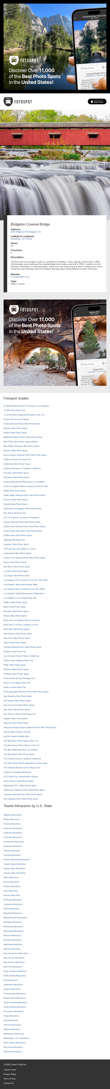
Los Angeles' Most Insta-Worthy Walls (21, 584)
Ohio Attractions (11, 980)
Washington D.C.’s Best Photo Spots (20, 785)
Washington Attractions (14, 1034)
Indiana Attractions (12, 886)
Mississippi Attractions (13, 931)
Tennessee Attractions (13, 1011)
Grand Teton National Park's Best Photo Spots (24, 526)
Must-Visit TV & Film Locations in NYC (21, 625)
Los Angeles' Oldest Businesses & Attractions (24, 593)
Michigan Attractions (13, 922)
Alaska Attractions (12, 819)
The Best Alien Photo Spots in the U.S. (21, 741)
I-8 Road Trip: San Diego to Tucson (20, 549)
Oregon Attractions (12, 989)
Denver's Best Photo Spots (16, 499)
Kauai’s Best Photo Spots (15, 562)
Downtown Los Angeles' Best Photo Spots (22, 508)
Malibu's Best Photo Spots (15, 602)
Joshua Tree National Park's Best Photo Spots (24, 558)
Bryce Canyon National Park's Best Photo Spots (25, 455)
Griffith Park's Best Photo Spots (18, 535)
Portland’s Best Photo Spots (16, 674)
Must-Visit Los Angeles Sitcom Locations (22, 620)
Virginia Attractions (12, 1029)
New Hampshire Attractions (16, 953)
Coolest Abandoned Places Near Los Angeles (24, 482)
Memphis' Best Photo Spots (16, 611)
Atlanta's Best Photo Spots (16, 428)
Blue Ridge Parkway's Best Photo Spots (21, 446)
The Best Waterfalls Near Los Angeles (21, 750)
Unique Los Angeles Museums (17, 772)
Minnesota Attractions (13, 926)
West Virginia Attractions (14, 1042)
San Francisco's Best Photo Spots (19, 705)
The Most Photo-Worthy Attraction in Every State (25, 763)
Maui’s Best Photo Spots (15, 607)
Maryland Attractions (13, 913)
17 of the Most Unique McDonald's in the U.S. (24, 415)
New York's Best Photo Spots (17, 638)
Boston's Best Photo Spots (16, 450)
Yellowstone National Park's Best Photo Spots (24, 790)
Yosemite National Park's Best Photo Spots (23, 794)
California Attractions (13, 833)
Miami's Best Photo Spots (15, 616)
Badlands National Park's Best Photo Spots (23, 437)
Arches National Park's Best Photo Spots (22, 424)
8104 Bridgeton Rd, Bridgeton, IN (26, 232)
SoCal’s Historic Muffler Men (16, 736)
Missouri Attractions (12, 935)
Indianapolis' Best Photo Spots (17, 553)
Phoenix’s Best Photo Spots (16, 669)
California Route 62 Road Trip (17, 459)
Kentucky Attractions (13, 900)
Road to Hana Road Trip (15, 687)
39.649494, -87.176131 (21, 239)
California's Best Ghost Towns (17, 464)
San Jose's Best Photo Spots (17, 709)
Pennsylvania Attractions (15, 993)
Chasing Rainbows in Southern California (22, 468)
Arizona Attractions (12, 824)
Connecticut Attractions (14, 841)
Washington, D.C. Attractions (16, 1038)
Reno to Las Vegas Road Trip (17, 683)
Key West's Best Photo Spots (17, 566)
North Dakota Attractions (15, 975)
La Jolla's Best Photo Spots (16, 571)
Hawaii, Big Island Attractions (17, 859)
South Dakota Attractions (15, 1007)
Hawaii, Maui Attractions (14, 868)
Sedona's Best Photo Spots (16, 723)
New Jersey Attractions (14, 958)
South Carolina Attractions (15, 1002)
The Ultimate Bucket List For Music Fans (22, 767)
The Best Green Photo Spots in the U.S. (22, 745)
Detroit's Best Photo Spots (15, 504)
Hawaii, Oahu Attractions (15, 873)
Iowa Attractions (11, 891)
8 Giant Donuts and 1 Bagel (16, 419)
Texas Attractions (11, 1016)
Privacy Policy (10, 1074)
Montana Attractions (13, 940)
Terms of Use (10, 1078)
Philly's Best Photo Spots (15, 665)
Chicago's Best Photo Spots (16, 473)
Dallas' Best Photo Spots (15, 491)
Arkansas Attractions (13, 828)
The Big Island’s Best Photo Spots (19, 754)
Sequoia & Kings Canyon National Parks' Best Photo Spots (30, 727)
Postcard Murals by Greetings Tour (19, 678)
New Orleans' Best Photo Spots (18, 633)
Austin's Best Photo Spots (15, 432)
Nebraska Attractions (13, 944)
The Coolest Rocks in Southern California (22, 759)
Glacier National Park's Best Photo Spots (22, 522)
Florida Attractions (12, 850)
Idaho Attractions (11, 877)
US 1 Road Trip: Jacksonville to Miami (21, 776)
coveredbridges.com (20, 277)
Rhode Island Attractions (15, 998)
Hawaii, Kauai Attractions (15, 864)
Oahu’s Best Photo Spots (15, 642)
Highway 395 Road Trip (14, 540)
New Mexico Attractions (14, 962)
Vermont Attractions (12, 1025)
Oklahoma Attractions (13, 984)
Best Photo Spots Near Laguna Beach (21, 441)
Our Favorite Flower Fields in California (21, 656)
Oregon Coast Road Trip (15, 651)
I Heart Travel (10, 1070)
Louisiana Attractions (13, 904)
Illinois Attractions (11, 882)
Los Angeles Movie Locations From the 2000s (24, 589)
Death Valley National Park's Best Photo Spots (24, 495)
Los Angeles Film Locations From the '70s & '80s (26, 580)
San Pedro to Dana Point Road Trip (20, 714)
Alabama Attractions (13, 815)
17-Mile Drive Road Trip (14, 410)
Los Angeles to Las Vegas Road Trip (20, 598)
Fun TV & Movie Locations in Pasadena (21, 517)
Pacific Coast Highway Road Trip (18, 660)
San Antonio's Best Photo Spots (18, 696)
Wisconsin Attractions (13, 1047)
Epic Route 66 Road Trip (15, 513)
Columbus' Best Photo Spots (16, 477)
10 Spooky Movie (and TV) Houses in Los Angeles (26, 406)
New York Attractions (13, 967)
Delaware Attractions (13, 846)
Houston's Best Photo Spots (16, 544)
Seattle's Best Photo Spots (16, 718)
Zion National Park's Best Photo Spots (21, 799)
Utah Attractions (11, 1020)
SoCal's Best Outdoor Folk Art (17, 732)
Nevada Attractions (12, 949)
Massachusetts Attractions (15, 917)
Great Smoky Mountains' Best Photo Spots (23, 531)
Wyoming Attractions (13, 1051)
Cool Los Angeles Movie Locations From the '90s (26, 486)
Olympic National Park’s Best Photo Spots (22, 647)
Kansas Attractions (12, 895)
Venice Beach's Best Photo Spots (19, 781)
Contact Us (9, 1083)
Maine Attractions (11, 908)
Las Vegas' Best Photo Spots (17, 575)
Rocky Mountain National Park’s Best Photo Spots (26, 692)
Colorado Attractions (13, 837)
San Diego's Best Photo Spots (17, 700)
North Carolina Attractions (15, 971)
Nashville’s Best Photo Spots (16, 629)
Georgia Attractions (12, 855)
